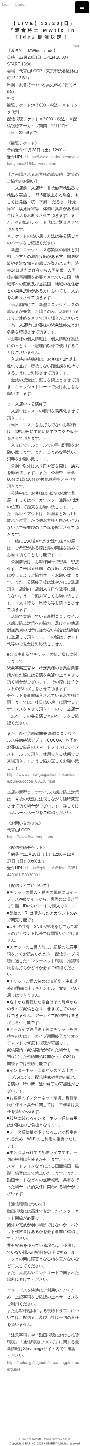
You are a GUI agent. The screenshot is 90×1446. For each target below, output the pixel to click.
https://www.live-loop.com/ (30, 837)
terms (47, 1438)
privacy (57, 1438)
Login (6, 4)
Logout (20, 4)
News (76, 45)
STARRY (26, 1438)
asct (67, 1438)
